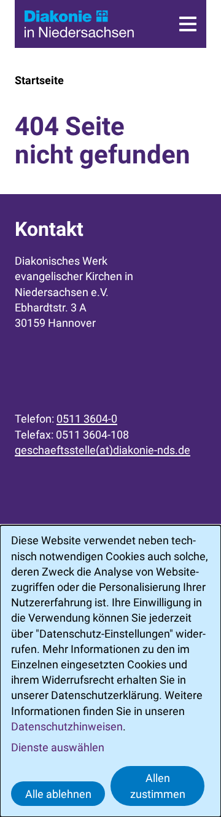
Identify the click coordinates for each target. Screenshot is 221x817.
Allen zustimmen (157, 786)
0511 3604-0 (86, 418)
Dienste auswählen (57, 747)
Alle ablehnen (58, 794)
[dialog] (110, 671)
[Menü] (187, 24)
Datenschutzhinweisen (67, 726)
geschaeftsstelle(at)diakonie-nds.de (102, 450)
